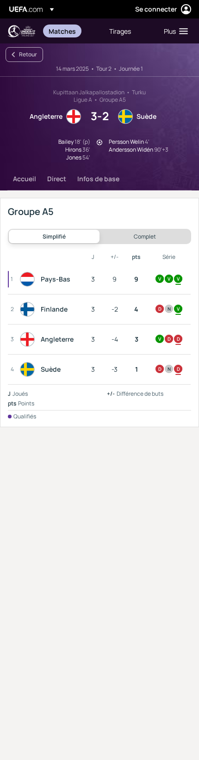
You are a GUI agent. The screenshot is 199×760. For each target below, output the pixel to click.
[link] (62, 31)
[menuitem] (71, 31)
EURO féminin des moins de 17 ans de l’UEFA (21, 31)
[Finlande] (29, 309)
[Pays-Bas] (29, 279)
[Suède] (29, 369)
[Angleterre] (29, 339)
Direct (56, 178)
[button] (174, 31)
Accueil (24, 178)
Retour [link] (28, 54)
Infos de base (98, 178)
